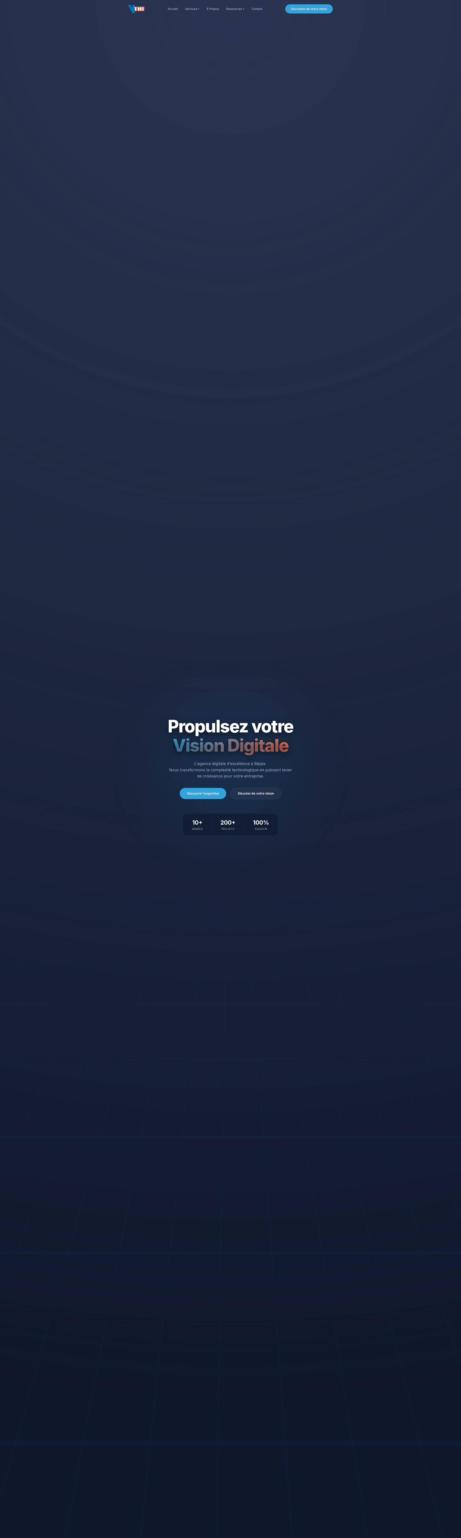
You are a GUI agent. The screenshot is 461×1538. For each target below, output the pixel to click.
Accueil (173, 9)
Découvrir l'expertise (203, 793)
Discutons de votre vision (309, 9)
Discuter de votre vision (256, 793)
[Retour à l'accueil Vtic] (136, 9)
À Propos (212, 9)
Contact (257, 9)
